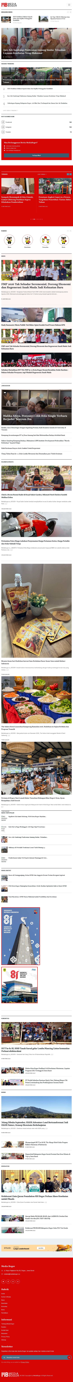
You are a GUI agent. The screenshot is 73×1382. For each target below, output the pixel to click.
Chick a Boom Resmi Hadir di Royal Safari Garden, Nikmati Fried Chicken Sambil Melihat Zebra (34, 496)
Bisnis (3, 1309)
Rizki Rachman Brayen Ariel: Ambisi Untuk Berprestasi (20, 448)
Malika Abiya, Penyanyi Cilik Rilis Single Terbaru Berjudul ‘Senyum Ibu (35, 417)
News (3, 1300)
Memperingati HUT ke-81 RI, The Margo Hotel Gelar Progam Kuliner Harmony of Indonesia (46, 1143)
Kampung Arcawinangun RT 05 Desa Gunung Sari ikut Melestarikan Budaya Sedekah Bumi (33, 435)
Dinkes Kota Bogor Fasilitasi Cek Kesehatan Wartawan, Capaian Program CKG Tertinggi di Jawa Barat (47, 1069)
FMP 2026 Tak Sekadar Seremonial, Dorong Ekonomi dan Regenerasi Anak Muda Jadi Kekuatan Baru (36, 286)
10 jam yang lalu (6, 299)
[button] (70, 12)
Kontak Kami (4, 1330)
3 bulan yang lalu (6, 508)
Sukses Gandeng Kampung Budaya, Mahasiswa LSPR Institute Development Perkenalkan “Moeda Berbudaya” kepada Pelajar (35, 442)
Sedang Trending (7, 64)
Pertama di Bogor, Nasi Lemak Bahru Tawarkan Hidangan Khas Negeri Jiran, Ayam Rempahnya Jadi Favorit (33, 799)
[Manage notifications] (3, 1374)
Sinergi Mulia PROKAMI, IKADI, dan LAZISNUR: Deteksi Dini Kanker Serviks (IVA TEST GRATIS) (46, 1217)
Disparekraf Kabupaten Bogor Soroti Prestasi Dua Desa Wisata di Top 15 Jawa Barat (47, 1155)
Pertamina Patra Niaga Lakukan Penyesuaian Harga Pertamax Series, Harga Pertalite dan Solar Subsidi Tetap (35, 542)
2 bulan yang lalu (30, 1073)
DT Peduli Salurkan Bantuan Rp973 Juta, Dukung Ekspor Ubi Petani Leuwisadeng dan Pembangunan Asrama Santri (46, 1081)
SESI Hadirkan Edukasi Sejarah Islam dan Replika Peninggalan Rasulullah (53, 199)
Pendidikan (4, 1313)
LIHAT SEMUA (41, 174)
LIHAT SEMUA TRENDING (10, 110)
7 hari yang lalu (8, 56)
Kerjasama (4, 1333)
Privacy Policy (5, 1336)
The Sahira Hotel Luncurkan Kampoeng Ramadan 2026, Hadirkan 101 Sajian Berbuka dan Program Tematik (35, 728)
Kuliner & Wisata (6, 1297)
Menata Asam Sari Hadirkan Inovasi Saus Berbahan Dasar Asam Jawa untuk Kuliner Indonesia (33, 662)
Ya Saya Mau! (36, 155)
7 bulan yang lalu (5, 739)
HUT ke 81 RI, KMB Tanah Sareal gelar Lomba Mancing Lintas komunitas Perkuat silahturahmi (35, 1049)
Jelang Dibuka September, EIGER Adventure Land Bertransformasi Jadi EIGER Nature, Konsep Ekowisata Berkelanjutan (34, 1123)
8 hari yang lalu (5, 1058)
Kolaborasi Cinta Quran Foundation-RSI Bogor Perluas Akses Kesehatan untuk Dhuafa (34, 1197)
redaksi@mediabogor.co (12, 1274)
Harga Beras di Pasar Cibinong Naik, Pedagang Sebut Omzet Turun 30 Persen (35, 51)
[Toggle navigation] (69, 5)
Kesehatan (4, 1303)
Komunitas (4, 1306)
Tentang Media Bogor (7, 1324)
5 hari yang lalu (5, 206)
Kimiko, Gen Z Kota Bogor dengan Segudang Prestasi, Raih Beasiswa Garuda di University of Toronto (33, 429)
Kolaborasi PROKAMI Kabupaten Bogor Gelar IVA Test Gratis (46, 1228)
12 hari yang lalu (30, 1147)
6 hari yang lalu (43, 206)
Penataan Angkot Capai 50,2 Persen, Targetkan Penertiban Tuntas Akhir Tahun (35, 80)
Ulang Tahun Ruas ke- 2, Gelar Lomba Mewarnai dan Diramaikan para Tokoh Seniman (31, 454)
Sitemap (3, 1340)
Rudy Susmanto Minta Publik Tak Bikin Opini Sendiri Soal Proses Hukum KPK (33, 325)
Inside (3, 1293)
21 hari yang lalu (30, 1158)
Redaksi (3, 1327)
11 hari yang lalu (5, 1132)
